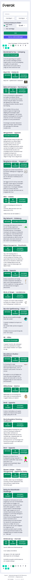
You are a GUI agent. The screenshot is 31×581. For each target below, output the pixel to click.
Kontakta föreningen (11, 55)
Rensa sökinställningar (15, 37)
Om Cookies (10, 579)
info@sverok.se (19, 577)
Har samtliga (10, 29)
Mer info (6, 91)
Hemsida (7, 75)
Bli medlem (15, 76)
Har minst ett (9, 25)
